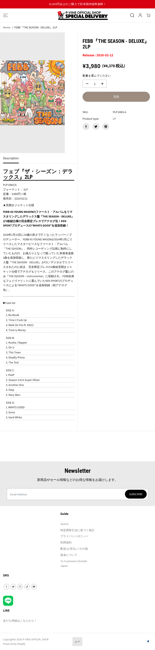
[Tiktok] (27, 586)
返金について (68, 555)
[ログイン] (140, 15)
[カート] (148, 15)
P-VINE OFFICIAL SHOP (36, 639)
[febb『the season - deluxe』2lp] (32, 92)
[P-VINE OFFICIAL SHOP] (77, 15)
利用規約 (66, 542)
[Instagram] (20, 586)
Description (11, 158)
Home (6, 27)
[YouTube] (33, 586)
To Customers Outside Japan (73, 563)
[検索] (132, 15)
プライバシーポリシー (74, 536)
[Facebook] (86, 126)
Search (64, 524)
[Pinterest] (105, 126)
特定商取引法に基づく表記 (77, 530)
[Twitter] (95, 126)
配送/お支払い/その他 (74, 548)
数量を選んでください (97, 75)
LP (114, 118)
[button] (5, 15)
